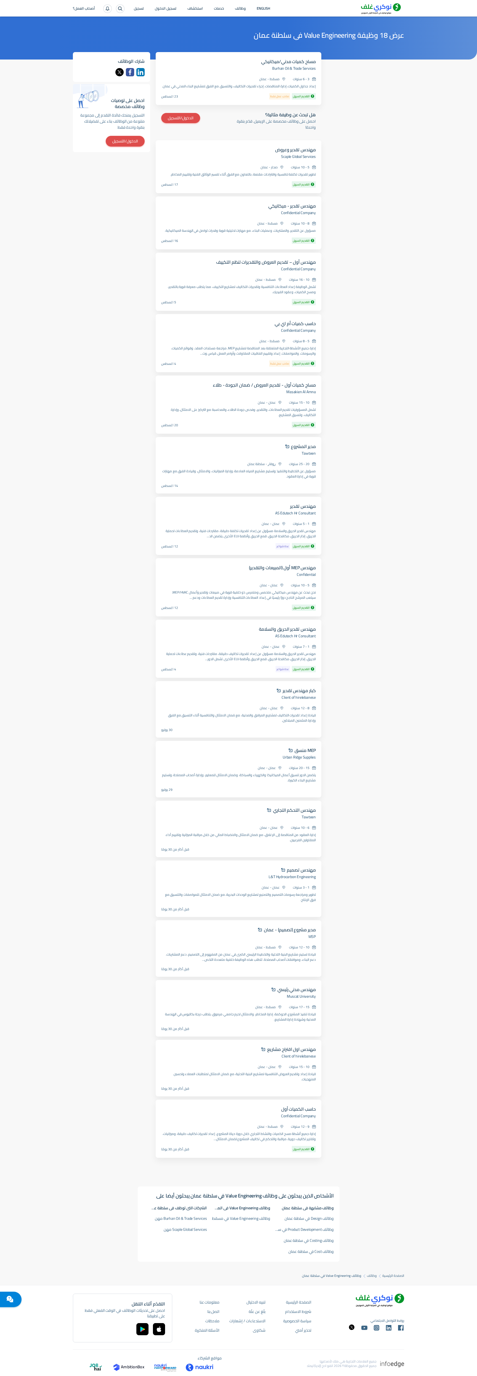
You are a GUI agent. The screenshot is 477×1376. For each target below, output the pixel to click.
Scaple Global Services (298, 156)
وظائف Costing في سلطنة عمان (309, 1240)
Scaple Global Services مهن (185, 1229)
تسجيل (139, 9)
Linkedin (140, 72)
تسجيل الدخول (165, 9)
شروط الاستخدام (298, 1311)
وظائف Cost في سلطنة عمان (311, 1251)
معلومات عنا (210, 1302)
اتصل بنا (213, 1311)
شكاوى (259, 1330)
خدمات (219, 9)
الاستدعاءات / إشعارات (247, 1320)
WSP (312, 936)
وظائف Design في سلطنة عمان (309, 1218)
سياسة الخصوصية (297, 1320)
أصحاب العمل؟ (84, 9)
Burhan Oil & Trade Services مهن (181, 1218)
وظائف (240, 9)
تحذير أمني (303, 1330)
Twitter (119, 72)
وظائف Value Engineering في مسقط (241, 1218)
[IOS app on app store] (159, 1329)
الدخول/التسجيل (181, 118)
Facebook (130, 72)
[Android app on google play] (142, 1329)
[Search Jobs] (120, 9)
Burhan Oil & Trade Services (294, 68)
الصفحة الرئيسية (393, 1276)
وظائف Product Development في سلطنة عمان (302, 1229)
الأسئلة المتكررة (207, 1330)
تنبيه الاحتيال (256, 1302)
